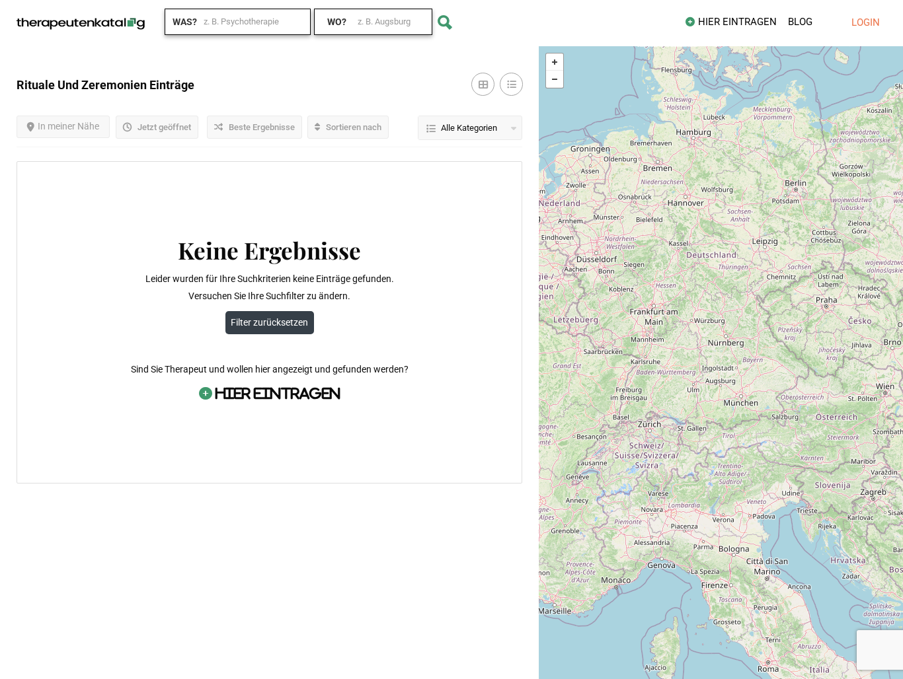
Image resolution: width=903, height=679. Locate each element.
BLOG (800, 22)
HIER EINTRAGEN (737, 22)
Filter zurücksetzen (269, 322)
